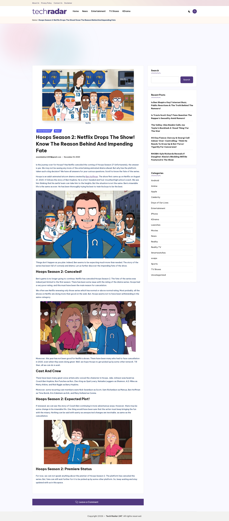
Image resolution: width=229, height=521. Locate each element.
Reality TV (156, 247)
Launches (155, 225)
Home (34, 20)
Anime (154, 186)
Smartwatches (158, 252)
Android (155, 180)
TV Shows (156, 269)
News (57, 131)
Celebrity (155, 197)
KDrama (155, 219)
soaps (154, 258)
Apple (154, 191)
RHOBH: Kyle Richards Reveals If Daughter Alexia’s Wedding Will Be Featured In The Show (169, 156)
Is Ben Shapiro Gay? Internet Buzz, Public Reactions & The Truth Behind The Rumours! (172, 105)
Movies (154, 230)
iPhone (154, 213)
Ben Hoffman (92, 176)
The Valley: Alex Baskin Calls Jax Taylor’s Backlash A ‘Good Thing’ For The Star (170, 128)
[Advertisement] (114, 41)
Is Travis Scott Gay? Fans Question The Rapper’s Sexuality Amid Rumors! (171, 117)
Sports (154, 263)
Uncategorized (158, 275)
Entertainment (44, 131)
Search (155, 70)
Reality (154, 241)
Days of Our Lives (159, 202)
